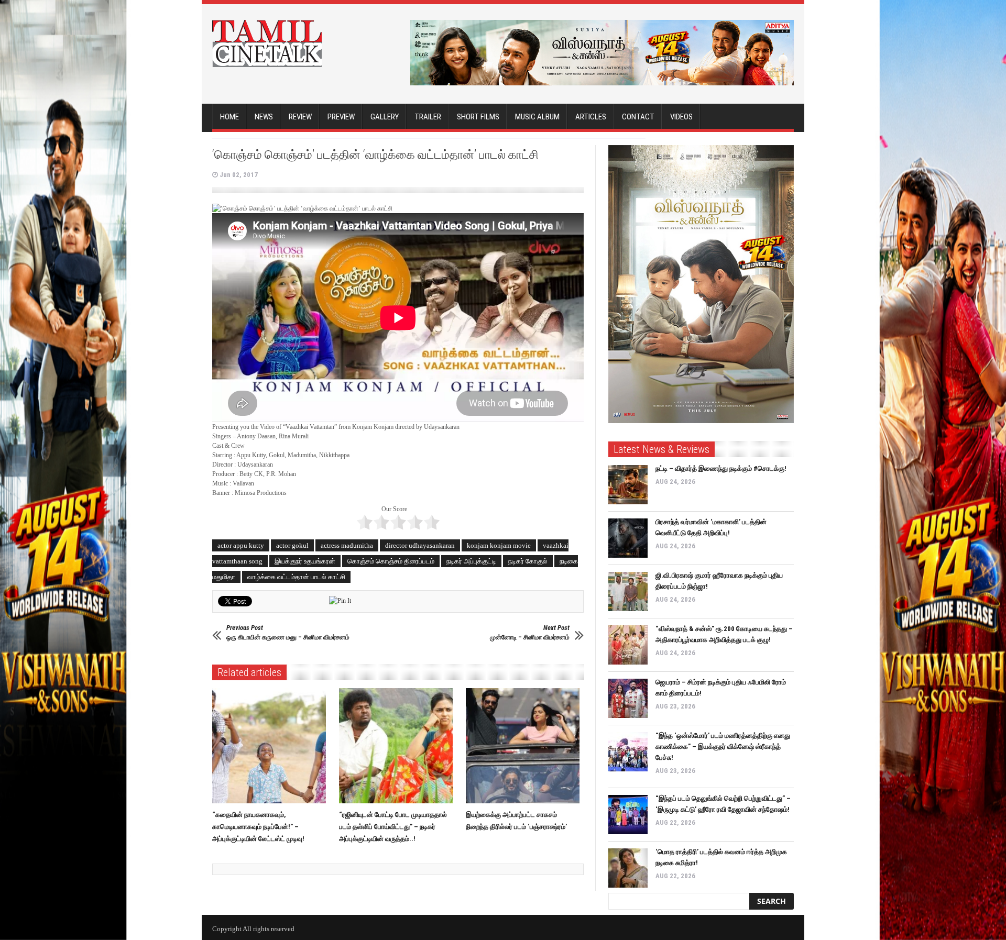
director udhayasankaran (420, 545)
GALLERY (384, 116)
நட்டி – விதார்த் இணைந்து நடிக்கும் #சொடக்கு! (720, 468)
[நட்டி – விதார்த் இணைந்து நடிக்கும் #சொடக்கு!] (628, 484)
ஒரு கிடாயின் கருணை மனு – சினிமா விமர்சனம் (287, 632)
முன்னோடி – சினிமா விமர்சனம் (530, 632)
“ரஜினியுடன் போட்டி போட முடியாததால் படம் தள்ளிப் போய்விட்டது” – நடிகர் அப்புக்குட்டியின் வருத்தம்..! (393, 827)
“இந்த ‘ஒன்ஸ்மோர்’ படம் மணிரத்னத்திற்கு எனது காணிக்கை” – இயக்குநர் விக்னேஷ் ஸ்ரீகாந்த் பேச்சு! (722, 746)
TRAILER (427, 116)
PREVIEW (341, 116)
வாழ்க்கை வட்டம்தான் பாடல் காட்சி (296, 577)
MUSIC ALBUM (537, 116)
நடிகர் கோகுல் (528, 561)
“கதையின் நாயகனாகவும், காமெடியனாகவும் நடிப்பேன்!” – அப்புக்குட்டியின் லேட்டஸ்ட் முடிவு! (258, 827)
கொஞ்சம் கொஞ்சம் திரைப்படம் (390, 561)
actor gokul (292, 545)
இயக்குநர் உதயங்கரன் (305, 561)
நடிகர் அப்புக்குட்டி (471, 561)
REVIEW (300, 116)
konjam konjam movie (499, 545)
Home (229, 116)
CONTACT (638, 116)
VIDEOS (681, 116)
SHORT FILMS (478, 116)
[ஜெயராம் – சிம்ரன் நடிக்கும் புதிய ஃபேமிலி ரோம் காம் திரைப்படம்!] (628, 698)
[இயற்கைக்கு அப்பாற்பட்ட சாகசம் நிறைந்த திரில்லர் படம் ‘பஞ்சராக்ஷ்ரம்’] (525, 745)
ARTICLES (590, 116)
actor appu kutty (240, 545)
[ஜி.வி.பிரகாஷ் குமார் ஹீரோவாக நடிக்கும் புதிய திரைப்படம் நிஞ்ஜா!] (628, 591)
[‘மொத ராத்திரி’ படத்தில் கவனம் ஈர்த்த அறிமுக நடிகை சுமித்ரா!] (628, 868)
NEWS (264, 116)
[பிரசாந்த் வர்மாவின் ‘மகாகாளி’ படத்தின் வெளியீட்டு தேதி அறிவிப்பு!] (628, 538)
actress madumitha (347, 545)
